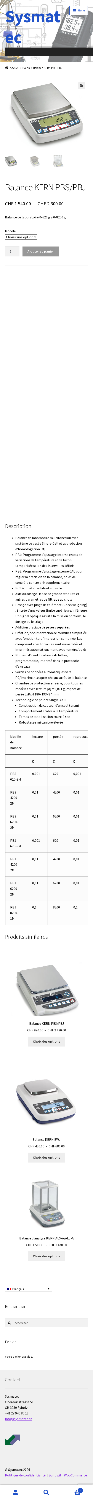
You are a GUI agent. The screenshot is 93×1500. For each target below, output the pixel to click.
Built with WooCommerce (68, 1475)
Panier (71, 1489)
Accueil (14, 68)
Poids (26, 68)
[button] (81, 85)
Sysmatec (32, 26)
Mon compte (15, 1492)
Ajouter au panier (40, 251)
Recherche (46, 1492)
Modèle (10, 231)
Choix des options (46, 1041)
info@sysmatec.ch (18, 1419)
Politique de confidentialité (25, 1475)
